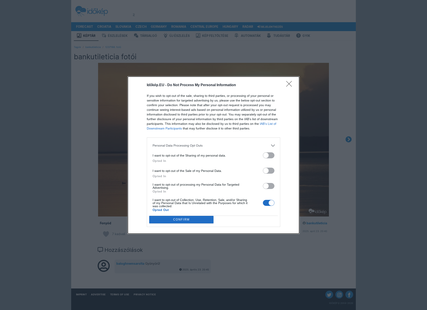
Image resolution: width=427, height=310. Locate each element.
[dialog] (213, 155)
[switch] (268, 155)
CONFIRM (181, 219)
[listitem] (213, 145)
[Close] (290, 85)
